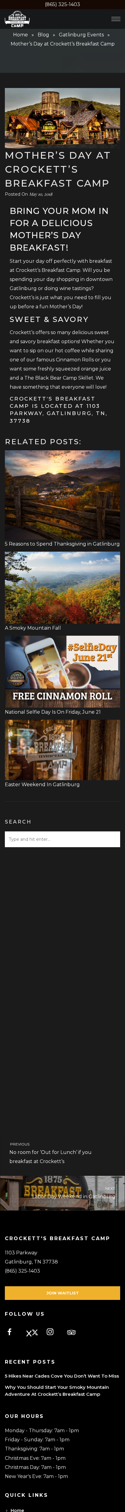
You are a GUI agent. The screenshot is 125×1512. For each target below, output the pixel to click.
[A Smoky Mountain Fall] (62, 619)
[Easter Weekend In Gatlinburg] (62, 775)
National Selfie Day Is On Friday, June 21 (53, 712)
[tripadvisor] (74, 1333)
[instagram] (53, 1333)
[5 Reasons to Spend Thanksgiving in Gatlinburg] (62, 535)
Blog (43, 35)
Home (20, 35)
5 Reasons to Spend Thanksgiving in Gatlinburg (62, 544)
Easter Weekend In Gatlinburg (42, 784)
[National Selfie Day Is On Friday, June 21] (62, 703)
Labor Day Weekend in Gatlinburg (74, 1192)
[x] (33, 1333)
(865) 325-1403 (62, 4)
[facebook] (13, 1333)
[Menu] (116, 19)
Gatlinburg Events (81, 35)
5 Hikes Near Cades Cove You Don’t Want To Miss (62, 1376)
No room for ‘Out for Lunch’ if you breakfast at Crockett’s (50, 1153)
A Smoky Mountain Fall (33, 628)
